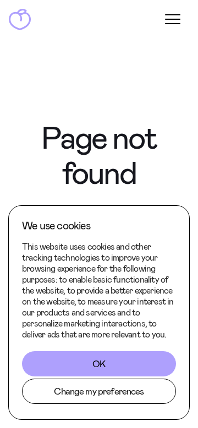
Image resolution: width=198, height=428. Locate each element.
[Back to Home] (20, 19)
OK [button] (98, 364)
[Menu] (172, 19)
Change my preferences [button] (99, 391)
